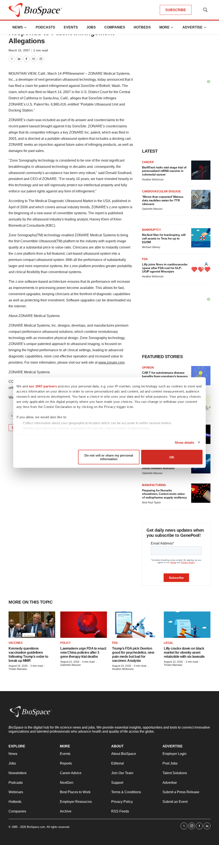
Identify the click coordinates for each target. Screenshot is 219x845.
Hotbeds (142, 27)
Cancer (148, 162)
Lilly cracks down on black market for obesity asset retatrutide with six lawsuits (184, 652)
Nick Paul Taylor (151, 502)
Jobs (91, 27)
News (17, 27)
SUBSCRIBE (175, 10)
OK (171, 457)
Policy (65, 642)
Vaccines (16, 642)
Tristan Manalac (18, 669)
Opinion (148, 367)
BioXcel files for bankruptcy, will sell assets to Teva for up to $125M (163, 238)
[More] (25, 27)
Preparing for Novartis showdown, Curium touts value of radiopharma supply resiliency (164, 494)
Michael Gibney (151, 247)
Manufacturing (154, 485)
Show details (184, 442)
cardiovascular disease (161, 191)
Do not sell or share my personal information (108, 457)
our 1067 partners (43, 386)
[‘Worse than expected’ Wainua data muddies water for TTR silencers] (200, 199)
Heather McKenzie (153, 179)
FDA (145, 259)
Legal (168, 642)
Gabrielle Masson (152, 208)
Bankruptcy (151, 229)
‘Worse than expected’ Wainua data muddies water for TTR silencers (162, 200)
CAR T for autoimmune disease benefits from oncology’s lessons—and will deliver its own (165, 376)
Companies (114, 27)
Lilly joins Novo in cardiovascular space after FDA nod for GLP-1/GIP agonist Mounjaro (164, 268)
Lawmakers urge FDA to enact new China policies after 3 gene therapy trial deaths (83, 652)
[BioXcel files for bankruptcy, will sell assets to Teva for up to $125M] (200, 237)
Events (71, 27)
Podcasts (45, 27)
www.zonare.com (111, 362)
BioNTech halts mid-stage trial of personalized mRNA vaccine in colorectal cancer (164, 171)
